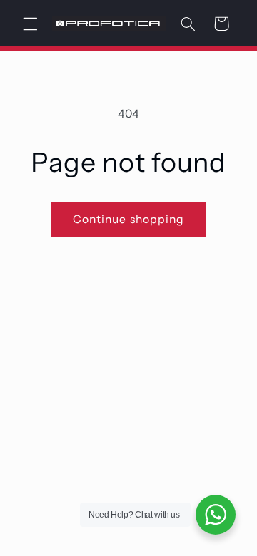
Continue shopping (128, 219)
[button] (30, 23)
